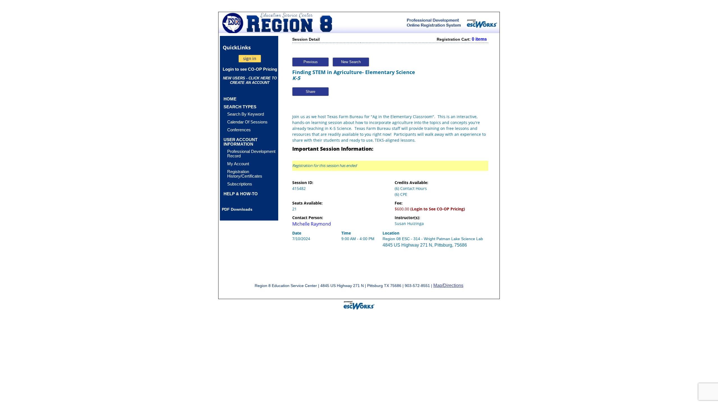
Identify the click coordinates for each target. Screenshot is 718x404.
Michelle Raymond (311, 224)
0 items (479, 39)
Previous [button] (310, 62)
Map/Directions (448, 285)
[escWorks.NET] (359, 304)
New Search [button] (351, 62)
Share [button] (310, 91)
